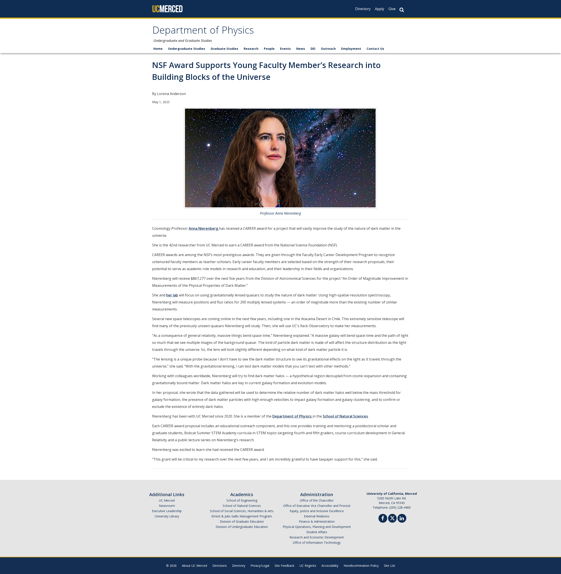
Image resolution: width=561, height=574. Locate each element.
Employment (351, 49)
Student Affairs (316, 532)
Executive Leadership (167, 511)
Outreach (328, 49)
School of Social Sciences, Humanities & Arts (241, 511)
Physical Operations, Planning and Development (317, 527)
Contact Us (375, 49)
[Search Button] (402, 9)
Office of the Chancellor (317, 500)
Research (251, 49)
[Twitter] (392, 517)
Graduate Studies (224, 49)
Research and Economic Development (316, 537)
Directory (363, 8)
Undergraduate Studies (186, 49)
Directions (219, 565)
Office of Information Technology (317, 542)
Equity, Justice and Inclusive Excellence (317, 511)
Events (285, 49)
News (300, 49)
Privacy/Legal (259, 565)
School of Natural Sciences (345, 416)
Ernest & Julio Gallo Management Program (241, 516)
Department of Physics (203, 31)
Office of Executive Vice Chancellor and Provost (316, 506)
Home (158, 49)
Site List (389, 565)
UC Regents (308, 565)
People (269, 49)
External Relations (316, 516)
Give (392, 8)
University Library (167, 516)
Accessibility (329, 565)
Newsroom (167, 506)
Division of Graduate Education (242, 521)
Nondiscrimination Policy (361, 565)
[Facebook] (383, 519)
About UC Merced (194, 565)
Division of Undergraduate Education (242, 527)
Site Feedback (284, 565)
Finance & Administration (317, 521)
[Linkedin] (402, 519)
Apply (379, 8)
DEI (313, 49)
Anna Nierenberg (204, 228)
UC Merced (167, 500)
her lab (172, 295)
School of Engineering (241, 500)
